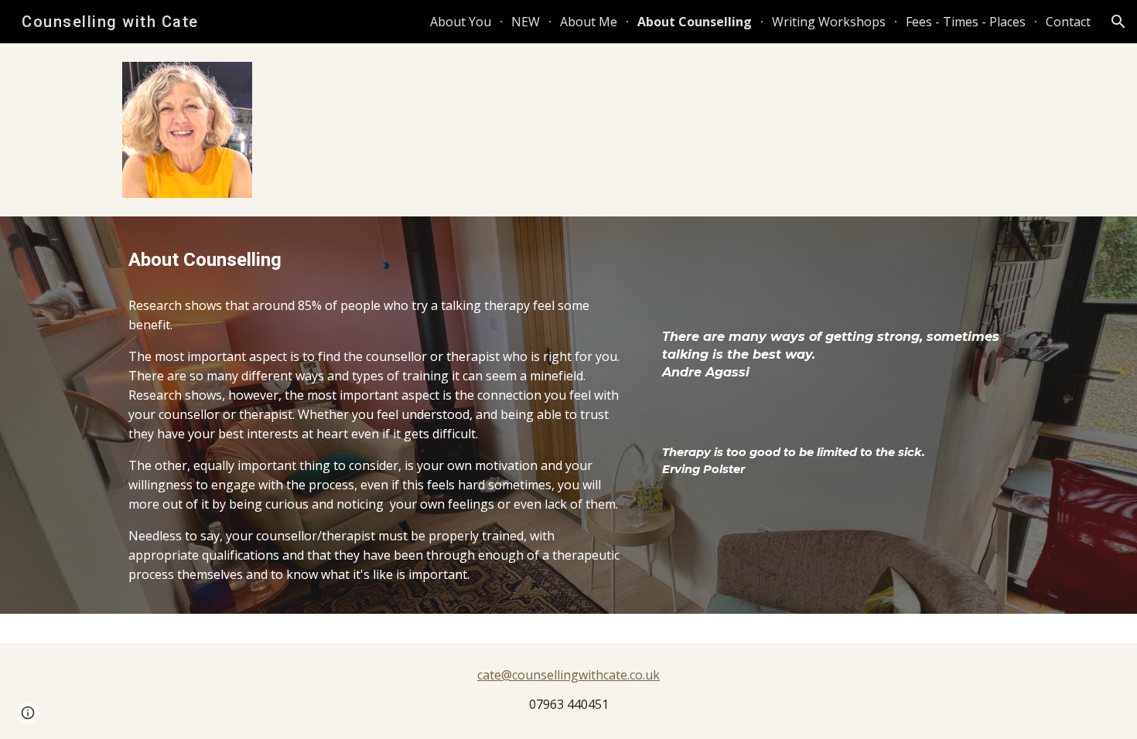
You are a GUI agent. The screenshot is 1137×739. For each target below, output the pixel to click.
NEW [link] (525, 21)
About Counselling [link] (694, 21)
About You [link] (460, 21)
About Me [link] (588, 21)
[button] (1118, 21)
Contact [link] (1068, 21)
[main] (377, 260)
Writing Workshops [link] (829, 21)
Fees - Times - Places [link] (966, 21)
